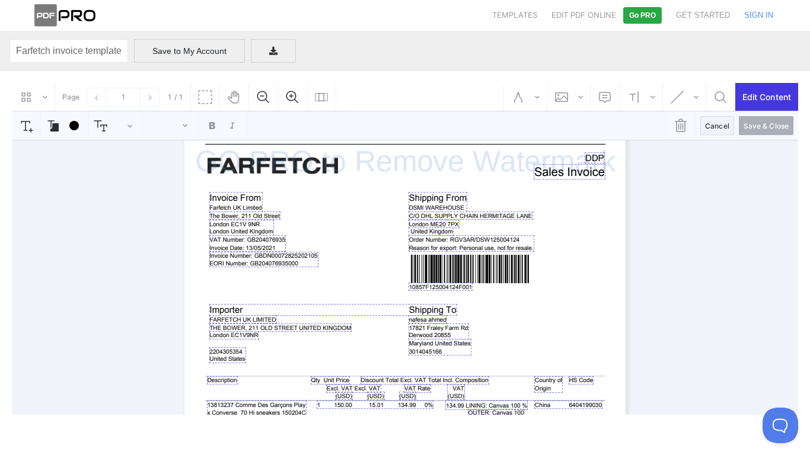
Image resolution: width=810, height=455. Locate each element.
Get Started (703, 15)
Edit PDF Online (583, 15)
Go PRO (642, 15)
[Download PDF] (273, 51)
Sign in (758, 15)
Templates (514, 15)
